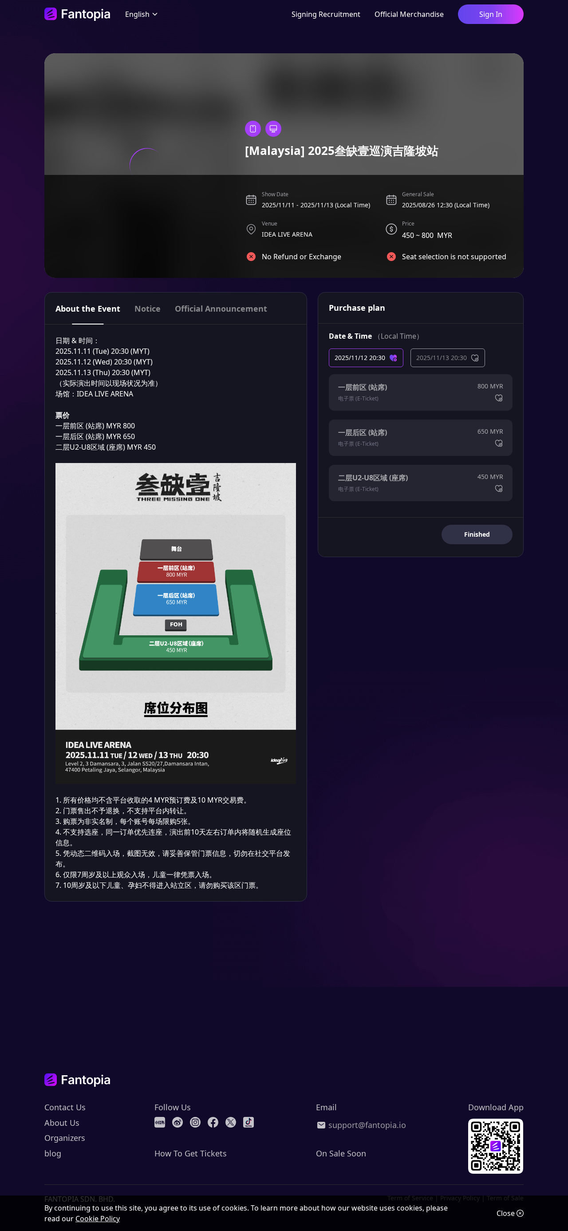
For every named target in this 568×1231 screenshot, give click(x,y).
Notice (147, 308)
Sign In (490, 14)
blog (52, 1153)
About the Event (87, 308)
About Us (61, 1122)
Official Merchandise (409, 14)
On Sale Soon (341, 1153)
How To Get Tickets (190, 1153)
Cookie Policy (97, 1218)
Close (506, 1213)
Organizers (64, 1137)
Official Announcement (221, 308)
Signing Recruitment (326, 14)
